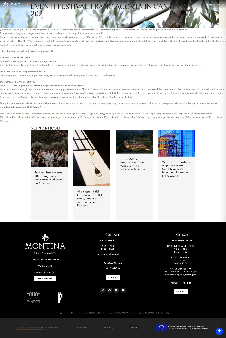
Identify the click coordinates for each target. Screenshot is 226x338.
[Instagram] (103, 290)
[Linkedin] (116, 290)
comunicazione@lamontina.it (59, 114)
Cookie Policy (108, 328)
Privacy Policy (82, 328)
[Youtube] (123, 290)
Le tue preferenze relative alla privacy (29, 329)
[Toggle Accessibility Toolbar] (219, 331)
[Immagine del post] (49, 148)
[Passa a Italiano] (27, 4)
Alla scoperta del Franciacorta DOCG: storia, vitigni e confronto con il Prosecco (90, 198)
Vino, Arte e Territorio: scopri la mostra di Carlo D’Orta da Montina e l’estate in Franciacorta (176, 169)
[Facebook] (109, 290)
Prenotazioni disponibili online (14, 114)
